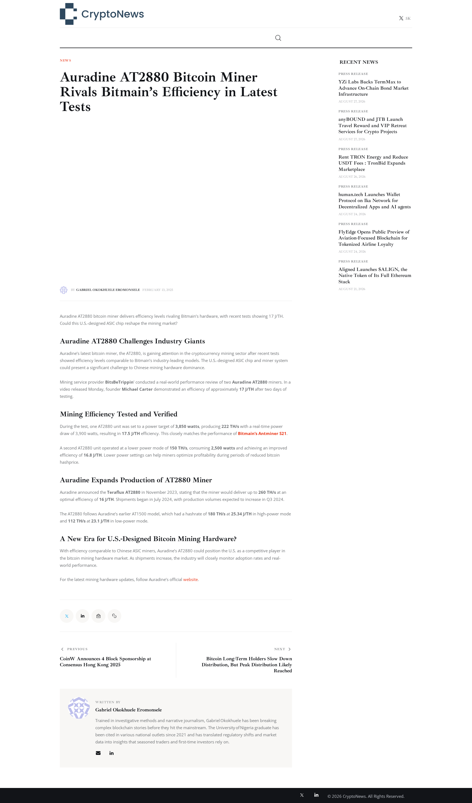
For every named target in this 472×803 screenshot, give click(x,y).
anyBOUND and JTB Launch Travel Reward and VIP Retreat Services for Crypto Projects (372, 125)
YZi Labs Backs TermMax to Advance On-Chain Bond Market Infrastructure (373, 88)
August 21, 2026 (351, 289)
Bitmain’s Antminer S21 (262, 433)
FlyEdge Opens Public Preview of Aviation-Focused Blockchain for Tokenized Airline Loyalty (373, 238)
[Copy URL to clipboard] (114, 616)
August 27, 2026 (351, 102)
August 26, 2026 (351, 177)
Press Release (353, 74)
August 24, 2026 (352, 214)
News (65, 61)
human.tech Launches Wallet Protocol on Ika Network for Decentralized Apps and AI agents (374, 200)
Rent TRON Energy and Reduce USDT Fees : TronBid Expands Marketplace (373, 163)
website (190, 579)
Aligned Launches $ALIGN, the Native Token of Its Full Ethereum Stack (374, 275)
